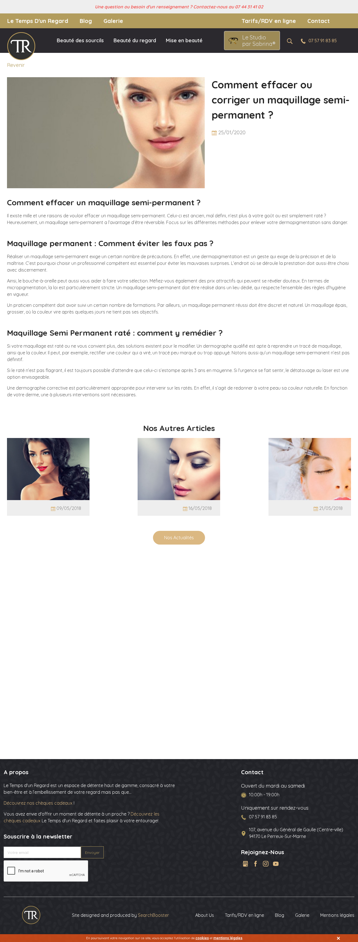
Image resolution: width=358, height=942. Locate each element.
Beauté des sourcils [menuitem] (80, 40)
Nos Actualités (179, 537)
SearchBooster (153, 915)
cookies (202, 938)
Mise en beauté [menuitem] (184, 40)
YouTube (275, 863)
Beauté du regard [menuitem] (135, 40)
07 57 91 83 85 (322, 40)
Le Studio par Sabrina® (258, 40)
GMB (245, 863)
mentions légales (227, 938)
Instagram (265, 863)
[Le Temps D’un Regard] (31, 914)
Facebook (255, 863)
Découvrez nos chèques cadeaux (39, 803)
